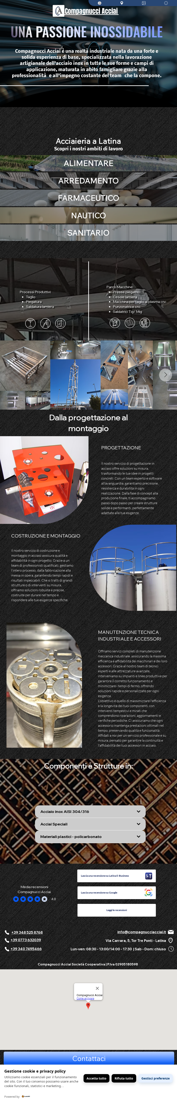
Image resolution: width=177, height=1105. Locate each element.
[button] (116, 876)
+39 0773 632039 (25, 940)
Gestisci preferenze (155, 1078)
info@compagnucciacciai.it (141, 932)
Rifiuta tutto (124, 1078)
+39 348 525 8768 (27, 932)
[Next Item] (165, 375)
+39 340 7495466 (26, 948)
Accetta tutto (96, 1078)
